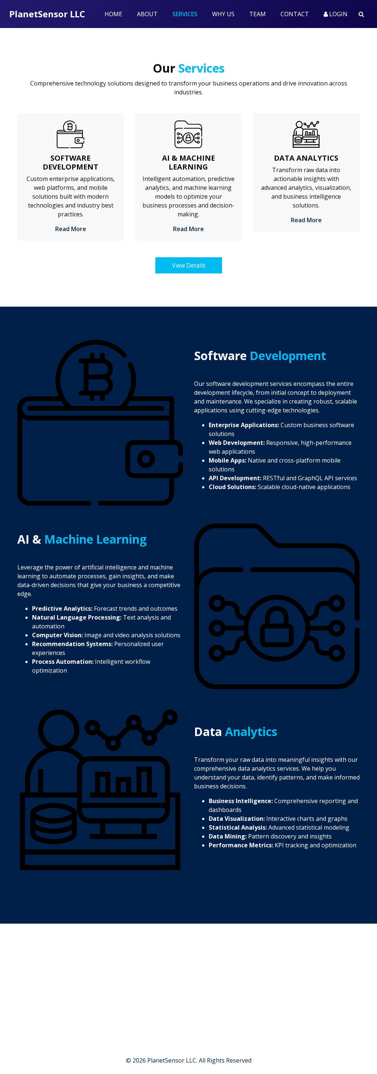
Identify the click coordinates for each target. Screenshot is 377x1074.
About (147, 14)
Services (188, 14)
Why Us (223, 14)
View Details (188, 265)
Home (113, 14)
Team (257, 14)
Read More (70, 229)
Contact (295, 14)
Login (338, 14)
